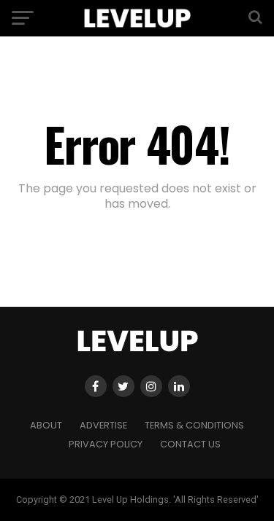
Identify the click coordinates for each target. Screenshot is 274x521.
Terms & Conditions (194, 425)
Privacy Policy (105, 444)
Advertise (103, 425)
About (46, 425)
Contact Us (190, 444)
